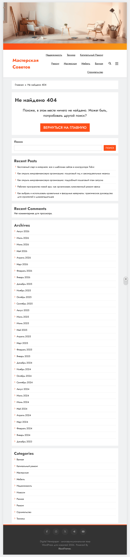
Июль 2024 (23, 395)
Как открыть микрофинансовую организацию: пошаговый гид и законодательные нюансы (63, 173)
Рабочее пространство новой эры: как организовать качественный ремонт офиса (58, 186)
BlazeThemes (64, 548)
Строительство (95, 72)
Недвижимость (54, 55)
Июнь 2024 (23, 402)
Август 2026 (23, 231)
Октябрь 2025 (24, 297)
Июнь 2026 (23, 244)
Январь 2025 (23, 356)
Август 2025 (23, 310)
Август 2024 (23, 389)
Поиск (18, 142)
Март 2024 (22, 422)
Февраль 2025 (24, 349)
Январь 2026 (23, 277)
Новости (21, 492)
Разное (20, 499)
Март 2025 (22, 343)
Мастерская (70, 63)
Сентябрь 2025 (24, 303)
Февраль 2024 (24, 428)
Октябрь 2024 (24, 376)
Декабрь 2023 (24, 441)
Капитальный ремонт (91, 55)
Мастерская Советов (26, 63)
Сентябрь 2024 (25, 382)
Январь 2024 (23, 435)
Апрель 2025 (24, 336)
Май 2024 (22, 408)
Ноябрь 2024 (24, 369)
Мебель (85, 63)
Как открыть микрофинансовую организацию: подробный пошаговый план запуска (60, 180)
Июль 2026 (23, 238)
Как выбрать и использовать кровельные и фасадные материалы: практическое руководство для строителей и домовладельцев (65, 195)
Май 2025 (22, 330)
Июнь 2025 (23, 323)
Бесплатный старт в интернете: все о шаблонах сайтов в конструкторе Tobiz (55, 167)
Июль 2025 (23, 317)
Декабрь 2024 (24, 363)
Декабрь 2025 (24, 284)
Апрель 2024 (24, 415)
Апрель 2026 (24, 257)
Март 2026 (22, 264)
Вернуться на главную (65, 127)
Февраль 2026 (24, 271)
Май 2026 (22, 251)
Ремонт (55, 63)
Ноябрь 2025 (24, 290)
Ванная (99, 63)
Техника (71, 55)
